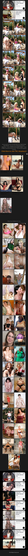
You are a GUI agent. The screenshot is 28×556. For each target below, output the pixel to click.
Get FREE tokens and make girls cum (17, 193)
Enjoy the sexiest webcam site (20, 3)
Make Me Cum (15, 171)
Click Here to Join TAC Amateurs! (14, 151)
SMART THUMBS (17, 469)
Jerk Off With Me (5, 213)
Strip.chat (18, 6)
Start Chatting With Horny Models (19, 13)
